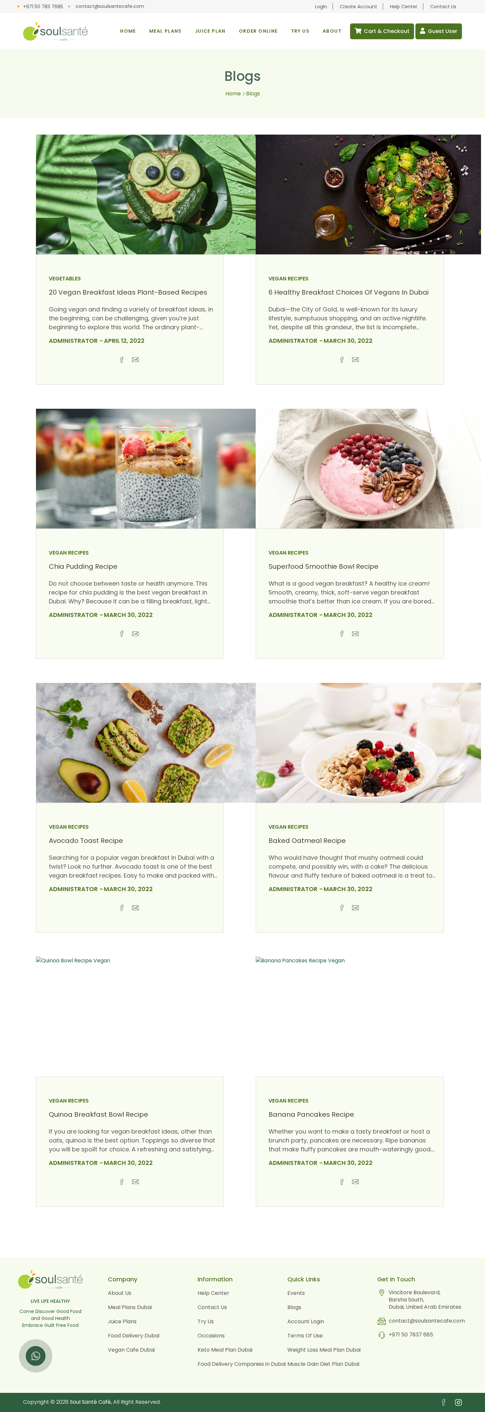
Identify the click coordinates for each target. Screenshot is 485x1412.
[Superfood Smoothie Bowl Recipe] (368, 469)
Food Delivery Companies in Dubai (242, 1364)
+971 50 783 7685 (43, 6)
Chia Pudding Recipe (83, 566)
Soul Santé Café (90, 1402)
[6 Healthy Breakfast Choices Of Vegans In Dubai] (368, 194)
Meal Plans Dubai (130, 1307)
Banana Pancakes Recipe (311, 1114)
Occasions (211, 1335)
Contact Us (443, 6)
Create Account (358, 6)
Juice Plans (122, 1321)
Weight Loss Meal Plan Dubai (324, 1350)
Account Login (305, 1321)
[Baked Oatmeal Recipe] (368, 743)
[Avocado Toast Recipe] (148, 743)
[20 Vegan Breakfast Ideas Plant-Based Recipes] (148, 194)
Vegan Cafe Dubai (131, 1350)
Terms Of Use (305, 1335)
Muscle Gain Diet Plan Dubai (323, 1364)
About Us (119, 1293)
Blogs (294, 1307)
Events (296, 1293)
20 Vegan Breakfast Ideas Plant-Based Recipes (128, 292)
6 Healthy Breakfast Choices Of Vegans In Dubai (349, 292)
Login (321, 6)
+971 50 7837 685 (411, 1334)
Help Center (403, 6)
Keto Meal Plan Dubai (225, 1350)
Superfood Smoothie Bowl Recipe (323, 566)
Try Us (206, 1321)
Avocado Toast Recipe (86, 840)
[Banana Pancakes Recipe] (368, 1016)
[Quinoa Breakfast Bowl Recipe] (148, 1016)
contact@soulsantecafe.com (110, 6)
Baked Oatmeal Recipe (307, 840)
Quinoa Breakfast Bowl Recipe (98, 1114)
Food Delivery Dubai (133, 1335)
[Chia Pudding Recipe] (148, 469)
